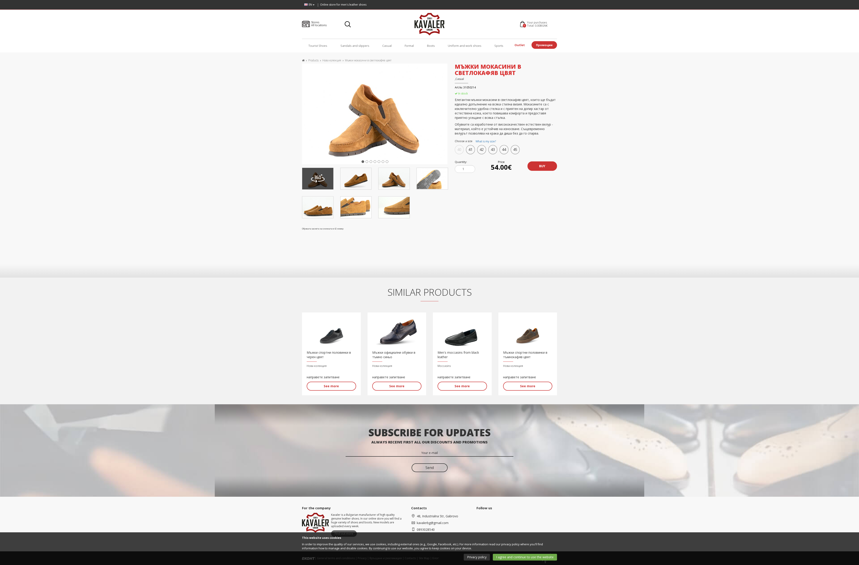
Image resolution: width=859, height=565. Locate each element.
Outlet (520, 45)
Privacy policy (477, 557)
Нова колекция (331, 60)
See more (331, 386)
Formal (409, 46)
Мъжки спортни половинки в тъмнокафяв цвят (525, 354)
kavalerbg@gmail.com (433, 523)
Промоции (544, 45)
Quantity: (461, 162)
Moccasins (444, 366)
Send (429, 467)
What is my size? (486, 141)
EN (311, 4)
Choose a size (475, 141)
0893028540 (426, 529)
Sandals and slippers (354, 46)
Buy (542, 166)
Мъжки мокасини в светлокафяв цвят (368, 60)
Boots (431, 46)
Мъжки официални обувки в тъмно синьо (393, 354)
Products (313, 60)
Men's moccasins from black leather (458, 354)
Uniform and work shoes (464, 46)
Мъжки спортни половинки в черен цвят (329, 354)
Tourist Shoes (317, 46)
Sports (498, 46)
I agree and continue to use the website (525, 557)
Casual (387, 46)
